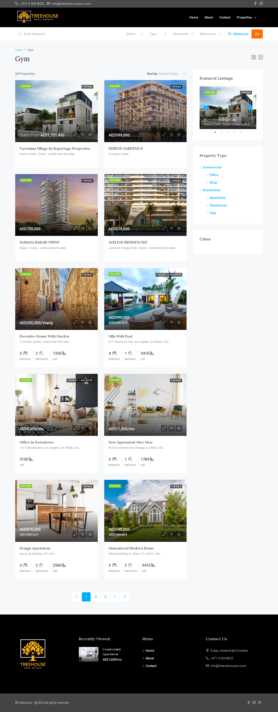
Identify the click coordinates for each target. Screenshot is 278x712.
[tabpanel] (228, 107)
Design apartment (35, 548)
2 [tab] (224, 132)
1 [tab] (217, 132)
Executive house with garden (44, 336)
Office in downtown (36, 442)
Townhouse (218, 205)
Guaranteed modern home (131, 548)
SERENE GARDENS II (126, 148)
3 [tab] (230, 132)
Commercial (212, 167)
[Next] (115, 596)
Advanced (240, 34)
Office (214, 175)
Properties (244, 17)
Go (257, 34)
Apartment (217, 198)
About (209, 17)
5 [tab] (243, 132)
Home (193, 17)
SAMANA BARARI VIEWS (39, 242)
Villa (212, 213)
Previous (206, 108)
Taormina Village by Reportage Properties (55, 148)
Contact (224, 17)
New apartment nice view (131, 442)
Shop (213, 183)
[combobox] (135, 34)
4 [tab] (237, 132)
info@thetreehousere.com (228, 666)
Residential (211, 190)
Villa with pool (120, 336)
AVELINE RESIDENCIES (128, 242)
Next (250, 108)
